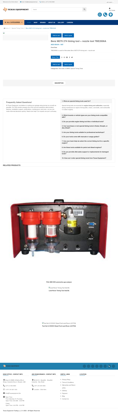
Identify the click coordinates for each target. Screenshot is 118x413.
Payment (64, 393)
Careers (70, 22)
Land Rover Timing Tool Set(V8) (59, 291)
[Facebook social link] (69, 57)
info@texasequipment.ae (31, 2)
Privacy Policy (66, 379)
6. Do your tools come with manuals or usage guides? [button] (80, 137)
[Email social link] (64, 57)
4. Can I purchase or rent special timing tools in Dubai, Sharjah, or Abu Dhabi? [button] (84, 127)
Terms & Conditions (68, 382)
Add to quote (68, 35)
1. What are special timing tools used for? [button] (76, 101)
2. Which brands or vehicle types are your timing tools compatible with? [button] (84, 116)
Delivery (64, 390)
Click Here (43, 389)
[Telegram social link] (67, 57)
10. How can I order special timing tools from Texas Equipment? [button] (84, 158)
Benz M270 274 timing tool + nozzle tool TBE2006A (41, 28)
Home (29, 22)
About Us (51, 22)
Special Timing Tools (18, 28)
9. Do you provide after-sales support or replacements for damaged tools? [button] (85, 153)
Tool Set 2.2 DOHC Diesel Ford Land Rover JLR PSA (59, 326)
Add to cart (56, 35)
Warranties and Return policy (68, 386)
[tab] (59, 83)
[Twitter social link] (72, 57)
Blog (63, 396)
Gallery (61, 22)
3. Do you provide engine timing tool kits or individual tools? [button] (83, 121)
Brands (43, 22)
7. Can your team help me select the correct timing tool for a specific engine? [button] (85, 142)
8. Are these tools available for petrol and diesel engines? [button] (82, 147)
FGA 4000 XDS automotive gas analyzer (59, 282)
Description (59, 83)
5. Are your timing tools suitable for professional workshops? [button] (83, 132)
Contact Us (65, 399)
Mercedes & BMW (64, 68)
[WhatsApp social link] (62, 57)
